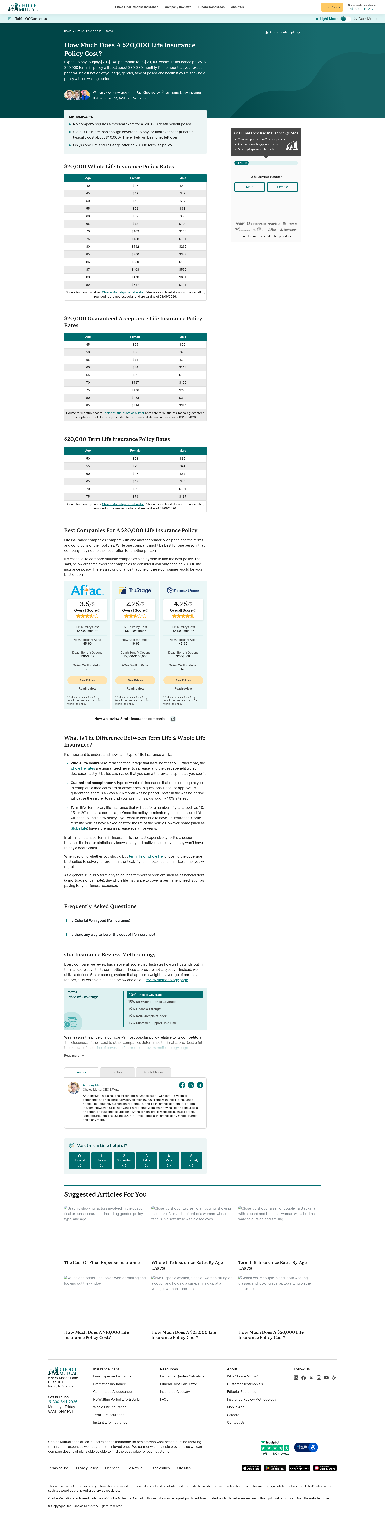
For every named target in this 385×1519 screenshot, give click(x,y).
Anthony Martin (93, 1085)
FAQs (164, 1399)
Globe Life (79, 828)
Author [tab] (81, 1072)
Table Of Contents (31, 19)
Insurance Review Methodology (251, 1399)
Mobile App (235, 1407)
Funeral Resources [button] (211, 7)
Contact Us (236, 1422)
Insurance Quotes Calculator (182, 1376)
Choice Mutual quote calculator (123, 292)
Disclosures (140, 98)
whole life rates (83, 768)
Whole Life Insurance (110, 1407)
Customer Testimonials (245, 1384)
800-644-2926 (365, 9)
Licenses (112, 1468)
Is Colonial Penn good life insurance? (101, 921)
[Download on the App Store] (251, 1468)
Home (67, 31)
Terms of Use (58, 1468)
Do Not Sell (135, 1468)
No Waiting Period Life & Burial (116, 1399)
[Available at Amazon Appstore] (299, 1468)
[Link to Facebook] (182, 1085)
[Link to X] (200, 1085)
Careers (233, 1415)
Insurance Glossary (175, 1391)
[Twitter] (311, 1378)
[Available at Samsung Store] (325, 1468)
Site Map (184, 1468)
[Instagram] (319, 1378)
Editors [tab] (117, 1072)
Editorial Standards (241, 1391)
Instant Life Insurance (110, 1422)
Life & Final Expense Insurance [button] (136, 7)
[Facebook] (303, 1378)
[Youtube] (326, 1378)
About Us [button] (237, 7)
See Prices (332, 7)
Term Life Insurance (108, 1415)
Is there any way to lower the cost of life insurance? (113, 935)
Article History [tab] (153, 1072)
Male (249, 187)
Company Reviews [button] (178, 7)
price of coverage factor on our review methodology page (140, 1048)
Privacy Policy (87, 1468)
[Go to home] (23, 7)
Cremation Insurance (109, 1384)
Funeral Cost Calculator (178, 1384)
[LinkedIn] (296, 1378)
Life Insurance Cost (88, 31)
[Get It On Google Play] (275, 1468)
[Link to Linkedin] (191, 1085)
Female (282, 187)
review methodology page (167, 980)
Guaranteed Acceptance (112, 1391)
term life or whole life (146, 856)
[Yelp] (334, 1378)
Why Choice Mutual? (243, 1376)
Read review (87, 688)
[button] (282, 32)
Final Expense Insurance (112, 1376)
